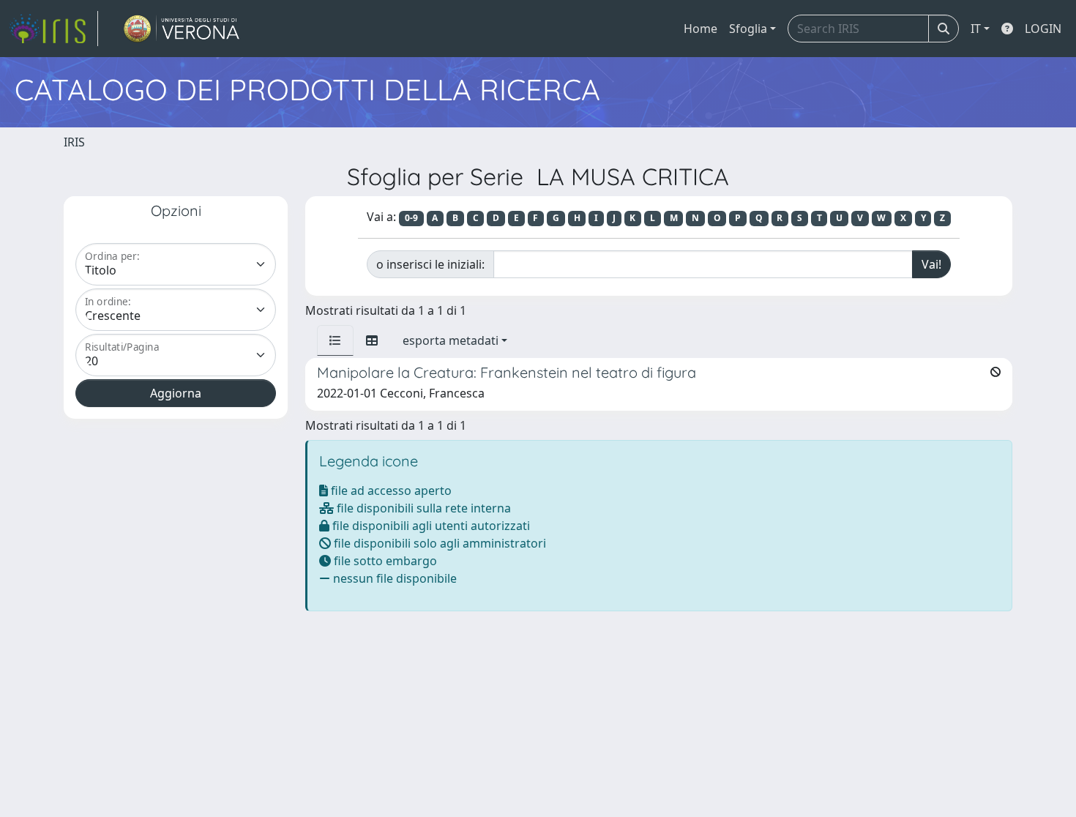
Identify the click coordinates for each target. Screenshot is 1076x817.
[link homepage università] (182, 28)
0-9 (411, 218)
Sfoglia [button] (748, 28)
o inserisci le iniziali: (430, 264)
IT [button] (976, 28)
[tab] (335, 340)
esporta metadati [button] (450, 340)
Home (700, 28)
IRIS (74, 142)
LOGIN (1043, 28)
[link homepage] (53, 28)
